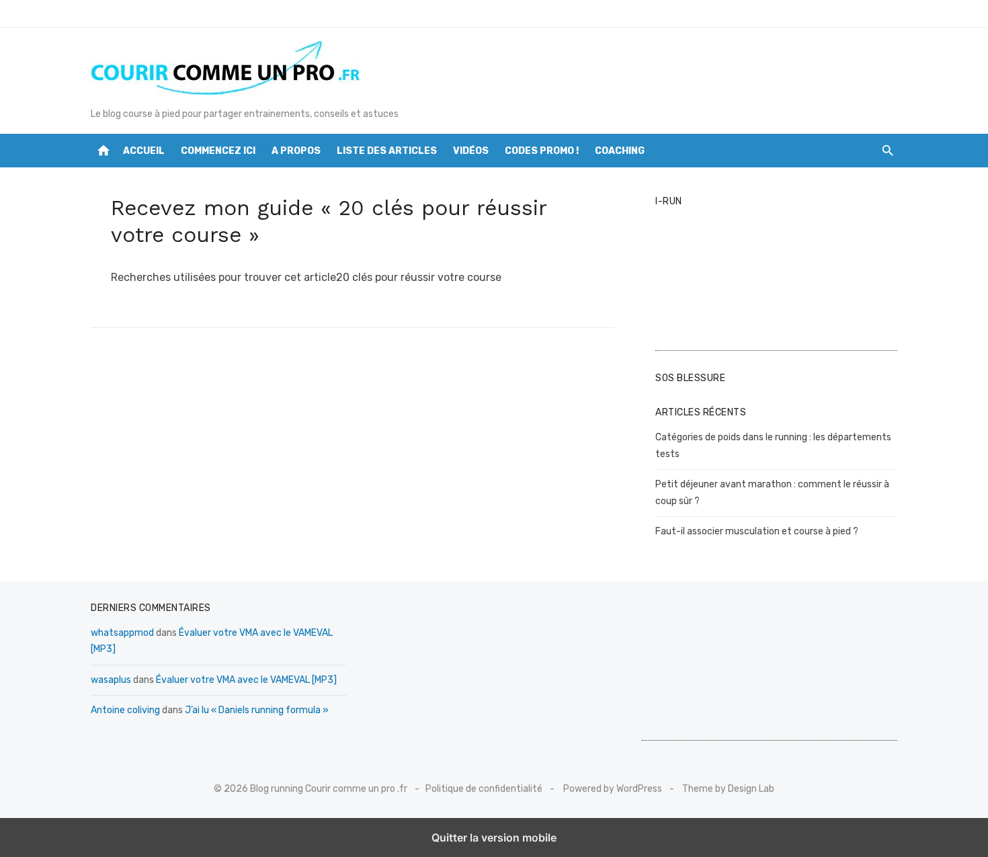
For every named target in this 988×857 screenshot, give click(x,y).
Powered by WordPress (612, 788)
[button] (887, 150)
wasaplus (111, 680)
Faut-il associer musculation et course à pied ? (756, 531)
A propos (296, 151)
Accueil (144, 151)
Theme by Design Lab (728, 788)
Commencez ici (218, 151)
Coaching (620, 151)
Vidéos (471, 151)
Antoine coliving (125, 710)
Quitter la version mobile (494, 837)
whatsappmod (122, 633)
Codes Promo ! (542, 151)
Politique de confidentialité (483, 788)
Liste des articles (387, 151)
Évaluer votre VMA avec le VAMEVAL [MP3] (246, 680)
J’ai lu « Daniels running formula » (257, 710)
